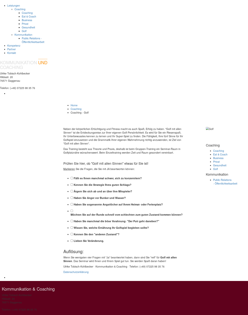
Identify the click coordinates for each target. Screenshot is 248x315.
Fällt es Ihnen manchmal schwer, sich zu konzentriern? (108, 178)
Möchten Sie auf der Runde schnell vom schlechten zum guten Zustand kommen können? (127, 214)
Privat (25, 23)
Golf (24, 31)
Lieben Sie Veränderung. (89, 241)
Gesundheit (28, 27)
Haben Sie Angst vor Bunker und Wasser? (100, 198)
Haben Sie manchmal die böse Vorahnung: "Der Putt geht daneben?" (116, 221)
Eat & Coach (29, 16)
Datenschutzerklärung (76, 272)
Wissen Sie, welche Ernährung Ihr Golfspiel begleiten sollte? (111, 227)
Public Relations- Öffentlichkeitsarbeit (225, 181)
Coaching (27, 13)
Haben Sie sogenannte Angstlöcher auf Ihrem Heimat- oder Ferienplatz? (118, 204)
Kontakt (11, 53)
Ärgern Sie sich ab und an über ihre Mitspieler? (103, 191)
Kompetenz (13, 45)
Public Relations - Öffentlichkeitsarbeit (33, 40)
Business (27, 20)
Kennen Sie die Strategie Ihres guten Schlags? (102, 185)
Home (74, 105)
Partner (11, 49)
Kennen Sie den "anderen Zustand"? (96, 234)
